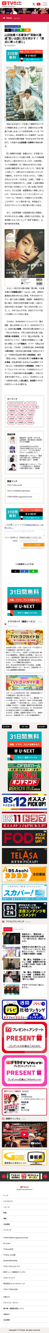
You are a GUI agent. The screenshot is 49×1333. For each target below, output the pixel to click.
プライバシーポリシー (11, 1302)
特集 (4, 1212)
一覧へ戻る (24, 726)
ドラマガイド (8, 1201)
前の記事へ (7, 726)
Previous (4, 1176)
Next (45, 1176)
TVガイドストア (9, 1277)
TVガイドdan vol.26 (14, 485)
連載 (4, 1218)
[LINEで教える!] (21, 30)
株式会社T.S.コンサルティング (14, 1283)
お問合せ (6, 1314)
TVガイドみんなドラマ (11, 1266)
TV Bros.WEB (8, 1249)
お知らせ (6, 1297)
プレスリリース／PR (12, 26)
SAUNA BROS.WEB (10, 1260)
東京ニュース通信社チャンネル (14, 1272)
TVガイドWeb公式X (10, 1289)
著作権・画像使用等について (13, 1308)
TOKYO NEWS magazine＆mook (19, 496)
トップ (5, 1195)
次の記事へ (42, 726)
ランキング (7, 1230)
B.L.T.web (6, 1243)
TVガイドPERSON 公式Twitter (18, 491)
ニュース (6, 1207)
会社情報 (6, 1320)
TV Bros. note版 (9, 1255)
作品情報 (6, 1224)
